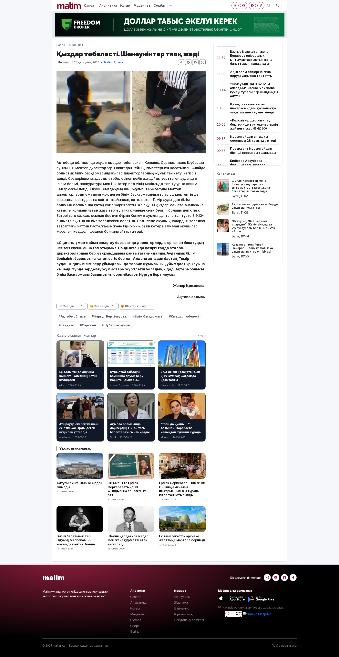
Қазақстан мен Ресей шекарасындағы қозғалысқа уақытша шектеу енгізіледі (253, 108)
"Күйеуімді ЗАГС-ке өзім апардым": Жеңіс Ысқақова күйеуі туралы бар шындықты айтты (254, 90)
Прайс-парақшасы (284, 645)
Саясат (90, 5)
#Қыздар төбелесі (184, 316)
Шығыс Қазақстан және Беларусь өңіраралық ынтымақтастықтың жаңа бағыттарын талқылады (251, 58)
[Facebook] (252, 5)
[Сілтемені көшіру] (181, 62)
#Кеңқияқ (66, 325)
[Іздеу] (268, 5)
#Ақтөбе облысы (72, 316)
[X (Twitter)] (202, 62)
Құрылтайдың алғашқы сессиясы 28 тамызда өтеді (253, 138)
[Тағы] (170, 5)
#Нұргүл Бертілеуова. (109, 316)
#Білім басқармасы (147, 316)
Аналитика (108, 5)
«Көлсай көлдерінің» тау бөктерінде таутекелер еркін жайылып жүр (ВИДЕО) (254, 124)
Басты (60, 45)
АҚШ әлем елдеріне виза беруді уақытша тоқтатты (251, 74)
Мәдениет (142, 5)
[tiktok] (260, 5)
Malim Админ (113, 62)
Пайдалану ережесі (189, 620)
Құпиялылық (183, 614)
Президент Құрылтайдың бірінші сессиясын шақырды (253, 151)
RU (277, 5)
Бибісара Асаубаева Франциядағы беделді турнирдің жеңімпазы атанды (254, 165)
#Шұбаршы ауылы (116, 325)
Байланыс (181, 608)
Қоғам (125, 5)
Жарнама (181, 602)
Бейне (134, 631)
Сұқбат (160, 5)
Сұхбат (135, 620)
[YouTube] (243, 5)
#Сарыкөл (88, 325)
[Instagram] (235, 5)
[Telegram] (188, 62)
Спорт (135, 626)
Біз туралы (182, 597)
